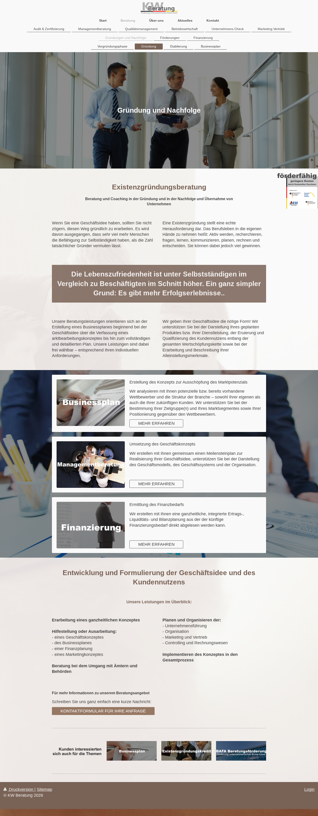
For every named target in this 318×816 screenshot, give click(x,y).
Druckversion (21, 789)
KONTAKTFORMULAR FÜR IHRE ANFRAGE (103, 711)
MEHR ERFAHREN (156, 423)
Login (309, 789)
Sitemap (44, 789)
